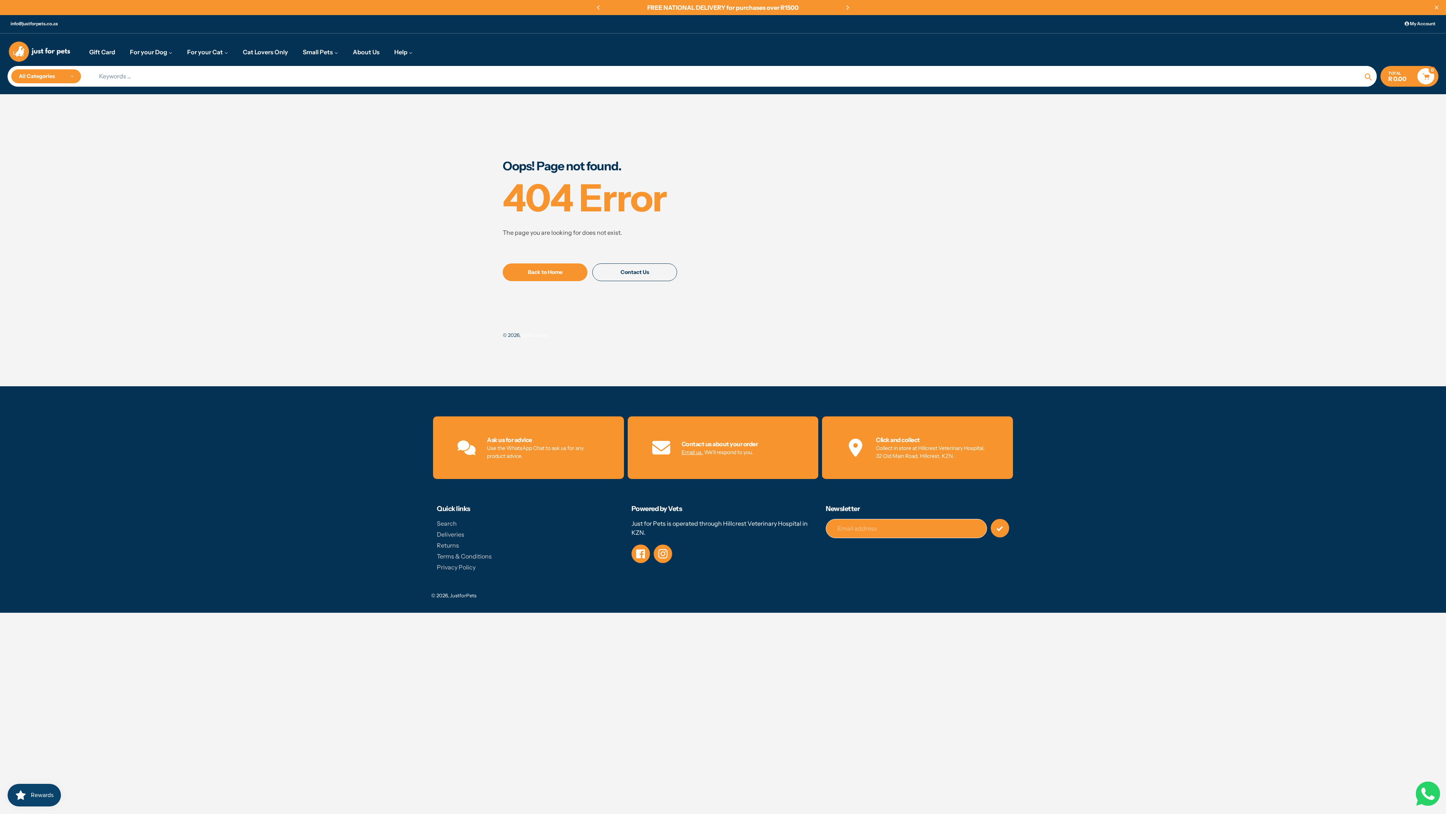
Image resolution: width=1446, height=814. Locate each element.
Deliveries (450, 534)
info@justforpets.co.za (34, 23)
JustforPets (535, 335)
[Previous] (598, 7)
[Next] (847, 7)
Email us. (692, 452)
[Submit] (1000, 528)
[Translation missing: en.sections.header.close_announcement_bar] (1436, 7)
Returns (448, 545)
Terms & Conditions (464, 556)
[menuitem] (102, 52)
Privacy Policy (456, 567)
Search (447, 523)
